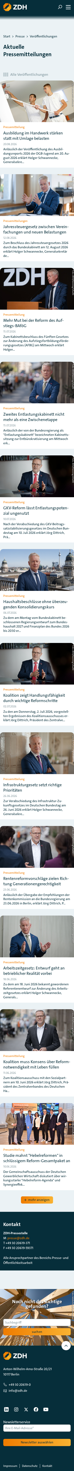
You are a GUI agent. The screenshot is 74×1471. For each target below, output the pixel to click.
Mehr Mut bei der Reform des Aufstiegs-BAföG (33, 323)
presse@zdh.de (18, 1238)
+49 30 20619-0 (20, 1384)
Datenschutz (29, 1466)
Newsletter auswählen (37, 1442)
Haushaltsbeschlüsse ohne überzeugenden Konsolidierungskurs (35, 604)
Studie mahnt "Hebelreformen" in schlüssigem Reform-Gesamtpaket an (36, 1158)
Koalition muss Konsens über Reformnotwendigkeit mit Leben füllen (36, 1064)
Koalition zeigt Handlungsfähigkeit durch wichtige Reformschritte (34, 698)
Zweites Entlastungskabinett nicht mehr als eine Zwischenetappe (33, 417)
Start (6, 36)
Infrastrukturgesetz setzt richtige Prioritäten (32, 787)
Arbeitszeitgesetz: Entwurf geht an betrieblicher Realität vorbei (34, 970)
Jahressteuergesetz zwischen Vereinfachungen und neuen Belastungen (36, 229)
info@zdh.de (18, 1390)
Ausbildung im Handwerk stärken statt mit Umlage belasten (33, 135)
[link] (6, 1409)
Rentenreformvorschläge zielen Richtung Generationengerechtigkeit (36, 881)
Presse (20, 36)
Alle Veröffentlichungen (29, 74)
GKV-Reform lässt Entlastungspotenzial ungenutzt (36, 510)
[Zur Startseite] (15, 7)
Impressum (10, 1466)
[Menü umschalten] (64, 7)
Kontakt (47, 1466)
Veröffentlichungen (43, 36)
